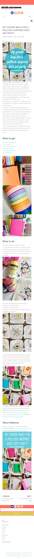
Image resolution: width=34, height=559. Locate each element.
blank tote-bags (10, 150)
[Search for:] (17, 16)
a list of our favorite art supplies (13, 416)
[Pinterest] (15, 12)
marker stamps (10, 146)
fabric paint (9, 152)
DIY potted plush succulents (7, 499)
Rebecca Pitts (12, 36)
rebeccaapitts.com (21, 430)
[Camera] (12, 12)
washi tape (8, 148)
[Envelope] (21, 12)
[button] (31, 20)
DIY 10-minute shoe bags (25, 499)
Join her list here (20, 428)
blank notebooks (10, 142)
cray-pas (7, 144)
